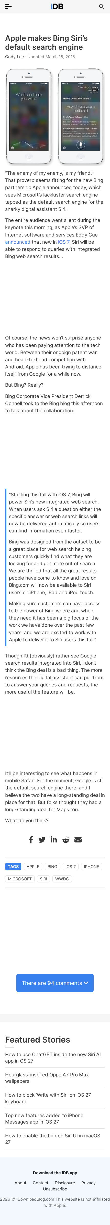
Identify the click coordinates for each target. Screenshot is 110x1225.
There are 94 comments (52, 983)
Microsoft (20, 878)
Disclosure (65, 1182)
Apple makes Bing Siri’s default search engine (46, 43)
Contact (40, 1182)
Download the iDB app (55, 1172)
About (20, 1182)
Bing (52, 866)
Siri (43, 878)
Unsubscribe (55, 1188)
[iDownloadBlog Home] (57, 6)
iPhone (91, 866)
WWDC (62, 878)
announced (17, 242)
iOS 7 (63, 242)
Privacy (88, 1182)
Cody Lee (15, 56)
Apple (33, 866)
